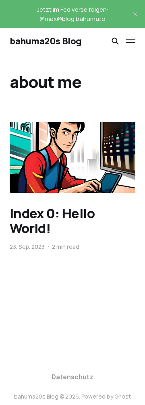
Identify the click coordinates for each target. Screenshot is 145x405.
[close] (135, 14)
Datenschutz (72, 376)
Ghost (122, 396)
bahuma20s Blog (46, 41)
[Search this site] (115, 41)
